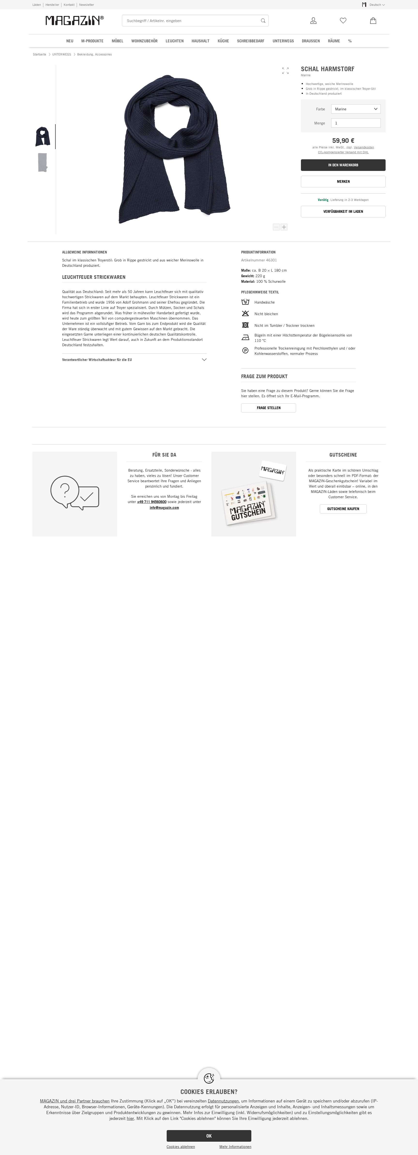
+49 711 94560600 (151, 501)
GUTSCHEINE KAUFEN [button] (343, 508)
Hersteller (52, 5)
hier (130, 1118)
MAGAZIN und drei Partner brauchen (75, 1100)
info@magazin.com (164, 507)
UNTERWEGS (61, 54)
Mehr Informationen (235, 1146)
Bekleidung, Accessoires (94, 54)
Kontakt (69, 5)
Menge (319, 123)
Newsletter (86, 5)
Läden (36, 5)
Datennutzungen (223, 1100)
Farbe (320, 109)
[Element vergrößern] (284, 227)
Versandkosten (364, 147)
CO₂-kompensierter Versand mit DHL (343, 152)
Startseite (39, 54)
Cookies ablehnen (181, 1146)
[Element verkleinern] (276, 227)
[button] (285, 70)
